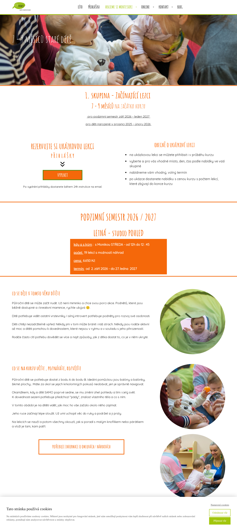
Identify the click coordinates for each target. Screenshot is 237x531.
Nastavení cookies (220, 505)
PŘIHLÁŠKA (94, 7)
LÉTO (80, 7)
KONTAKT (163, 7)
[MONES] (21, 7)
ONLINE (145, 7)
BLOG (180, 7)
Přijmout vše (219, 520)
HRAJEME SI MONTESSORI (119, 7)
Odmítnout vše (219, 512)
